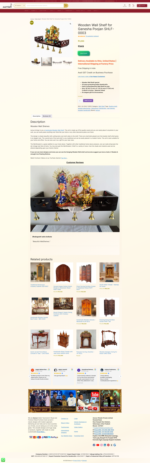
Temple (34, 10)
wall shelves (111, 108)
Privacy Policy (77, 460)
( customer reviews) (92, 36)
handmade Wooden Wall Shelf (54, 130)
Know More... (41, 432)
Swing (60, 10)
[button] (70, 23)
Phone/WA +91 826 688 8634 (104, 434)
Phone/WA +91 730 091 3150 (103, 432)
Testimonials (65, 427)
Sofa (52, 10)
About (27, 10)
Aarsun (97, 110)
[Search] (66, 5)
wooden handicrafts (84, 110)
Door (89, 10)
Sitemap (84, 460)
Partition (43, 10)
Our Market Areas (66, 436)
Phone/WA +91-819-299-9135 (104, 430)
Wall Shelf (38, 19)
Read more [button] (57, 383)
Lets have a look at (91, 76)
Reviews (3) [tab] (47, 116)
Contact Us (64, 418)
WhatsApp (83, 53)
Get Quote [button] (142, 5)
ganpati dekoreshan (84, 108)
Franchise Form (79, 436)
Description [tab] (36, 116)
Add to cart (88, 100)
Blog (96, 10)
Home (32, 19)
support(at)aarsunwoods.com (103, 428)
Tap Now (64, 158)
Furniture (70, 10)
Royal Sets (81, 10)
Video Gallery (78, 427)
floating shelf (113, 106)
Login (76, 418)
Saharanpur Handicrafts (98, 108)
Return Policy (65, 423)
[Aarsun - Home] (7, 5)
